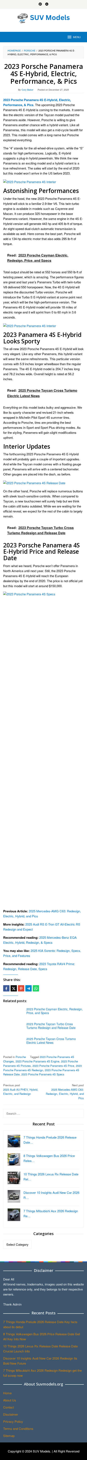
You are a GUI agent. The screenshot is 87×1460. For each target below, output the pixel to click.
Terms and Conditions (18, 1428)
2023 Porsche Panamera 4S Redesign (42, 1068)
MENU (77, 37)
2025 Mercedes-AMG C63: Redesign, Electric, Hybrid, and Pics (65, 1091)
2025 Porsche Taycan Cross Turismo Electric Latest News (51, 1041)
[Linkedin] (47, 4)
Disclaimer (10, 1414)
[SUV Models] (43, 17)
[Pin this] (21, 988)
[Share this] (6, 988)
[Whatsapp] (36, 988)
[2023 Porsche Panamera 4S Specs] (43, 748)
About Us (9, 1400)
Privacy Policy (13, 1421)
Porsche (21, 1057)
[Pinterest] (40, 4)
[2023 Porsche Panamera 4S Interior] (29, 181)
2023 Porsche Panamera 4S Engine (37, 1061)
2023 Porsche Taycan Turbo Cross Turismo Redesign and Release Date (51, 1026)
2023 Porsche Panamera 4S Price (53, 1066)
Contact (8, 1407)
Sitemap (9, 1435)
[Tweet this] (14, 988)
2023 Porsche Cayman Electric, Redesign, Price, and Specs (54, 1011)
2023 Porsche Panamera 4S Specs (42, 1074)
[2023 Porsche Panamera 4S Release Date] (34, 482)
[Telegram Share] (28, 988)
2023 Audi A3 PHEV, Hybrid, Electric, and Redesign (20, 1089)
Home (7, 1393)
